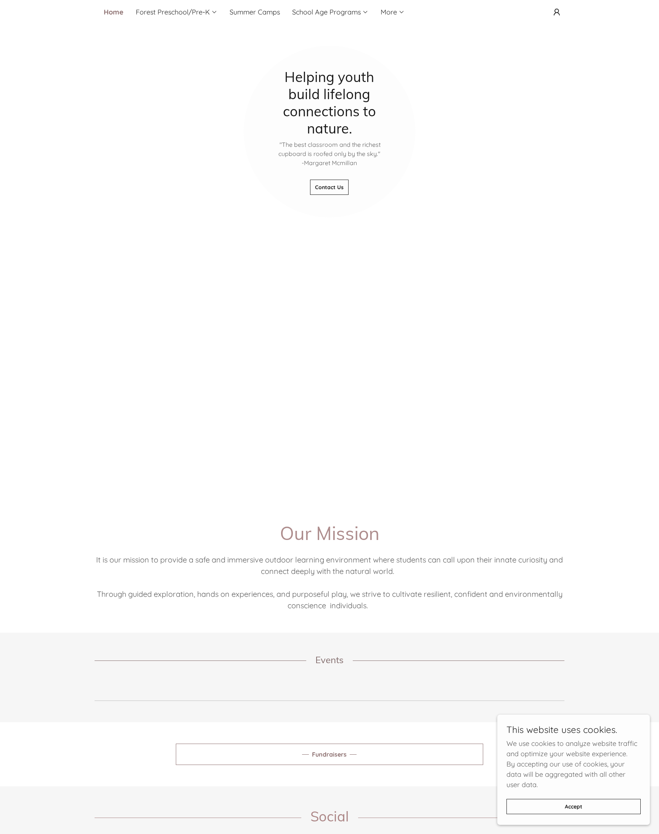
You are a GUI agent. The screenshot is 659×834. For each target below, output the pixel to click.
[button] (176, 12)
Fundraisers (329, 754)
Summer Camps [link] (255, 12)
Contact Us (329, 187)
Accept (573, 806)
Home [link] (114, 12)
